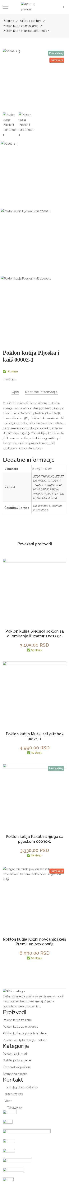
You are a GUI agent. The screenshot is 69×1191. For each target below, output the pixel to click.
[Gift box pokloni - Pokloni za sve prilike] (30, 6)
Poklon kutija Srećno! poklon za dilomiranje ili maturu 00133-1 (34, 633)
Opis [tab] (15, 392)
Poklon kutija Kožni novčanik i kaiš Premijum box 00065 (34, 941)
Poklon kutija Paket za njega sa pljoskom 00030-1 (34, 839)
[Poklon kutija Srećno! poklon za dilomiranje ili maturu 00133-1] (34, 590)
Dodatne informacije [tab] (41, 392)
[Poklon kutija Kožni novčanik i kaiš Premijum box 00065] (34, 898)
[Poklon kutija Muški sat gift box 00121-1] (34, 693)
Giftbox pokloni (30, 21)
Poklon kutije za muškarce (20, 26)
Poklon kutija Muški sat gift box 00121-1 (34, 736)
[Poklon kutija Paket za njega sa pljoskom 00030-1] (34, 796)
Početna (8, 21)
